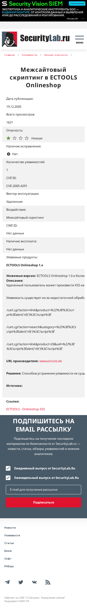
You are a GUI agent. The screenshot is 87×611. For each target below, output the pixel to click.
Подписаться (43, 502)
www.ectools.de (50, 361)
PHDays (9, 566)
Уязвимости (12, 535)
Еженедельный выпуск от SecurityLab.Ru (46, 477)
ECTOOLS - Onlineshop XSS (25, 409)
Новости (10, 527)
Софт (8, 558)
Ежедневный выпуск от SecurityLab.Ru (44, 468)
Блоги (8, 551)
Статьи (9, 543)
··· (82, 18)
